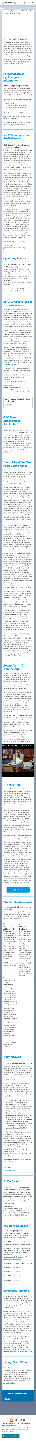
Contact (7, 1398)
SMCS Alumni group (9, 124)
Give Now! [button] (18, 890)
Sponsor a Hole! (8, 441)
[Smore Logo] (7, 2)
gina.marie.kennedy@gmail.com (13, 1257)
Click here (26, 1201)
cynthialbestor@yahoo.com (12, 1259)
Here (21, 112)
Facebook (6, 918)
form (21, 1235)
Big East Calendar (22, 291)
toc (2, 10)
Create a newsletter (10, 1436)
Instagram (16, 918)
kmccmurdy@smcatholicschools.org (15, 1153)
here (13, 452)
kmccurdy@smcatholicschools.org (14, 829)
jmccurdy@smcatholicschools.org (14, 381)
